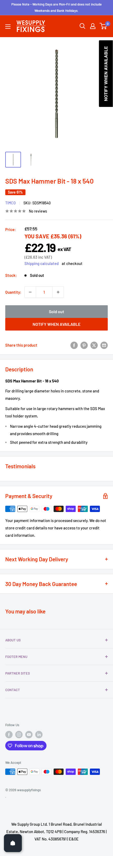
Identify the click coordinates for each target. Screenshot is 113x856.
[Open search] (82, 26)
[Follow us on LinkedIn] (39, 734)
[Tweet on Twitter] (94, 345)
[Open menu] (8, 26)
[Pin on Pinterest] (84, 345)
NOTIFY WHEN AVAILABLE (56, 324)
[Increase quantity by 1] (58, 292)
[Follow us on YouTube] (29, 734)
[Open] (13, 843)
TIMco (10, 203)
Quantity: (13, 292)
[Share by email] (104, 345)
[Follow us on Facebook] (9, 734)
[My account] (92, 26)
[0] (103, 26)
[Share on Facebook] (74, 345)
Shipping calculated (41, 263)
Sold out (56, 311)
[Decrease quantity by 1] (30, 292)
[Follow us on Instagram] (19, 734)
